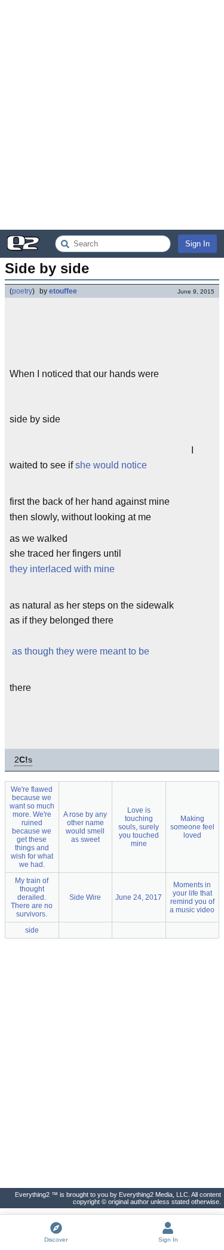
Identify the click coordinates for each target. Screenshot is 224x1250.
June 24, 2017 (138, 897)
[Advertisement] (112, 115)
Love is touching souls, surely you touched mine (138, 827)
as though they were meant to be (80, 651)
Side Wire (85, 897)
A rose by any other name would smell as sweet (85, 827)
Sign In (197, 243)
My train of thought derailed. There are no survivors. (32, 897)
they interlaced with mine (62, 569)
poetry (22, 291)
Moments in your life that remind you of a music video (192, 897)
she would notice (111, 465)
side (32, 930)
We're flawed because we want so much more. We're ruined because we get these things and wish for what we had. (32, 827)
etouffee (63, 291)
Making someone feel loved (192, 826)
